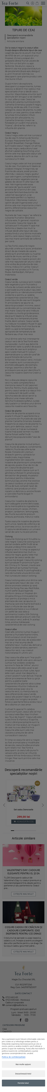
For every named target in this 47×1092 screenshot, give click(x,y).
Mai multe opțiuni (23, 1064)
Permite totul (23, 1083)
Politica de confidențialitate (13, 1057)
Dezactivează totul (23, 1073)
